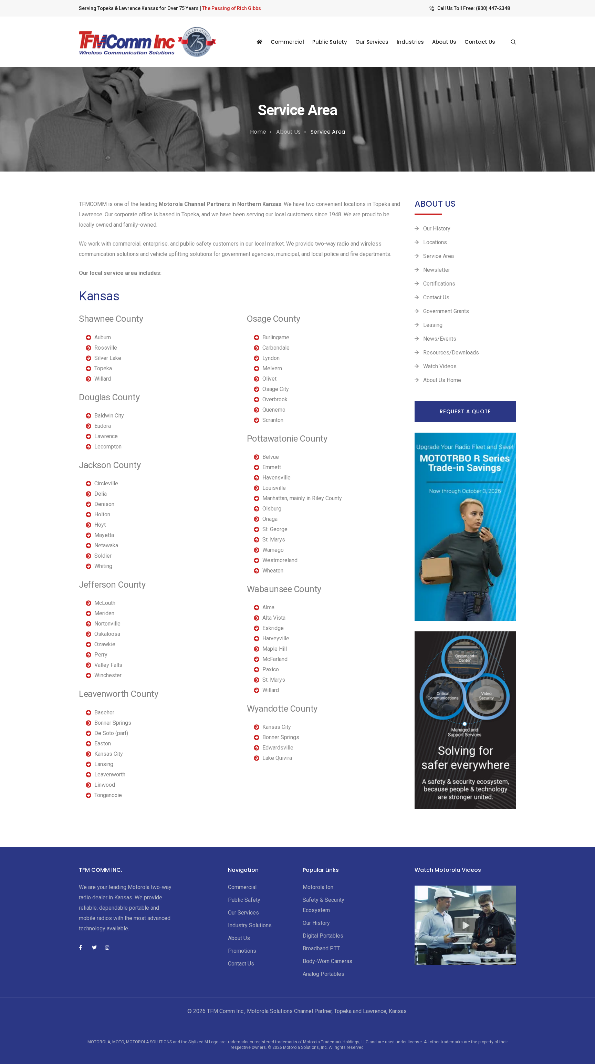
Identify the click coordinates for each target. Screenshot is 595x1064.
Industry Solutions (250, 925)
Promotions (242, 951)
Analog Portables (323, 974)
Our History (436, 228)
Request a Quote (465, 411)
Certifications (439, 283)
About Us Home (442, 380)
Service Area (438, 256)
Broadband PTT (321, 948)
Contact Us (479, 41)
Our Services (371, 41)
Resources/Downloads (451, 352)
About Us (444, 41)
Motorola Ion (318, 887)
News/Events (439, 338)
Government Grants (446, 311)
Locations (435, 242)
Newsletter (436, 270)
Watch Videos (440, 366)
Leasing (432, 325)
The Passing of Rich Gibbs (231, 8)
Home (258, 132)
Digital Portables (323, 935)
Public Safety (329, 41)
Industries (410, 41)
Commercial (287, 41)
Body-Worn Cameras (327, 961)
